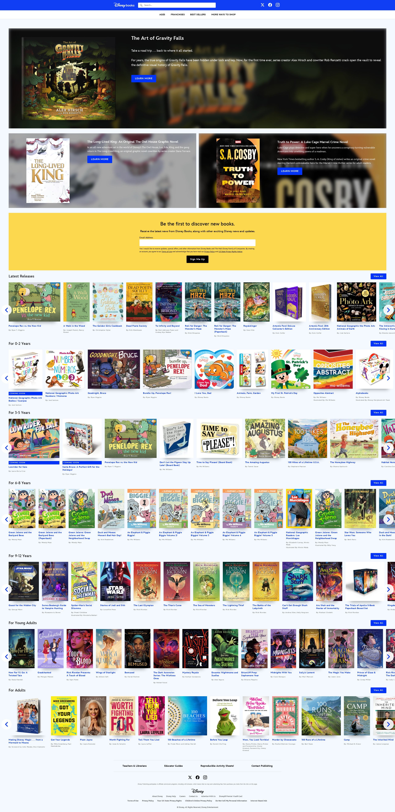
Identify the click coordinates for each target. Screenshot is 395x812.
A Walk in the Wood (74, 326)
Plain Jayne (86, 739)
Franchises (178, 14)
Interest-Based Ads (259, 801)
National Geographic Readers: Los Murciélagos (297, 535)
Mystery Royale (190, 672)
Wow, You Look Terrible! (256, 739)
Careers (182, 796)
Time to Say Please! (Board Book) (214, 462)
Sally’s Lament (307, 672)
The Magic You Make (339, 672)
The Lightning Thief (233, 605)
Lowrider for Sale (18, 467)
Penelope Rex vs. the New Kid (25, 326)
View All (378, 276)
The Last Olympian (144, 605)
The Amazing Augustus (257, 462)
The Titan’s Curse (173, 605)
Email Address (146, 237)
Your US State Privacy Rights (169, 801)
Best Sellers (198, 14)
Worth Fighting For (119, 739)
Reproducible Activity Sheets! (217, 766)
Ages (162, 14)
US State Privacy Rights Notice (230, 251)
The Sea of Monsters (204, 605)
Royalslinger (250, 326)
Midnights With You (281, 672)
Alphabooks (362, 393)
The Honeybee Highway (342, 462)
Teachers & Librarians (135, 766)
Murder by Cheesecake (284, 739)
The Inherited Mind (383, 739)
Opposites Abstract (324, 393)
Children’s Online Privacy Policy (198, 801)
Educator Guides (173, 766)
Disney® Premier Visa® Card (230, 796)
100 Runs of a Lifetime (313, 739)
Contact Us (193, 796)
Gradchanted (44, 672)
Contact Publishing (262, 766)
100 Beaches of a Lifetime (181, 739)
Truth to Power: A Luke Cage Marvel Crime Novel (312, 142)
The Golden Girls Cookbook (107, 326)
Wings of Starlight (105, 672)
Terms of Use (167, 251)
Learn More (143, 78)
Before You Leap (219, 739)
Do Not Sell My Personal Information (231, 801)
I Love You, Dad (203, 393)
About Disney (157, 796)
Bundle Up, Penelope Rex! (157, 393)
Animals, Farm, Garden (249, 393)
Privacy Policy (209, 251)
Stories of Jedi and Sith (112, 605)
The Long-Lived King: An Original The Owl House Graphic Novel (132, 142)
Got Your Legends (60, 739)
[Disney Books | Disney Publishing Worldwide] (124, 5)
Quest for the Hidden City (22, 605)
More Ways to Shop (223, 14)
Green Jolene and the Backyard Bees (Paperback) (50, 535)
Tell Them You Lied (148, 739)
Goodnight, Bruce (97, 393)
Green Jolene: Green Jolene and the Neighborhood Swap (80, 535)
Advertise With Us (208, 796)
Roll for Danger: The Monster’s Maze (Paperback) (225, 329)
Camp (347, 739)
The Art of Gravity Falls (157, 38)
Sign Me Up (197, 259)
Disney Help (171, 796)
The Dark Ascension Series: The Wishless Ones (165, 675)
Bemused (129, 672)
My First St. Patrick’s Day (284, 393)
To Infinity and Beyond (168, 326)
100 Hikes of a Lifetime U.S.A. (303, 462)
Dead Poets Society (136, 326)
